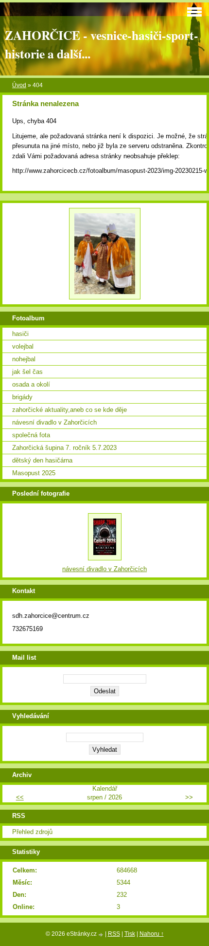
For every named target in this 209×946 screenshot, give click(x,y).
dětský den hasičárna (42, 460)
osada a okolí (31, 384)
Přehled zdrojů (32, 831)
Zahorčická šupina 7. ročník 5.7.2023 (64, 447)
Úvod (19, 85)
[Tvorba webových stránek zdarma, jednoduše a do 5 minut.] (101, 934)
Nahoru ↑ (151, 934)
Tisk (129, 934)
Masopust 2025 (33, 473)
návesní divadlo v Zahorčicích (54, 422)
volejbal (23, 346)
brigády (22, 397)
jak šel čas (27, 371)
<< (20, 797)
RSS (114, 934)
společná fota (31, 435)
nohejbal (23, 359)
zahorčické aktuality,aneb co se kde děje (69, 409)
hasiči (20, 333)
